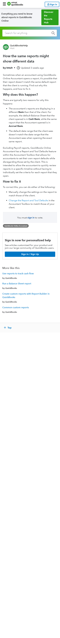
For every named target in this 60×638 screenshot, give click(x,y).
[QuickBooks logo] (15, 4)
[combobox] (29, 33)
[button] (4, 3)
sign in (31, 217)
